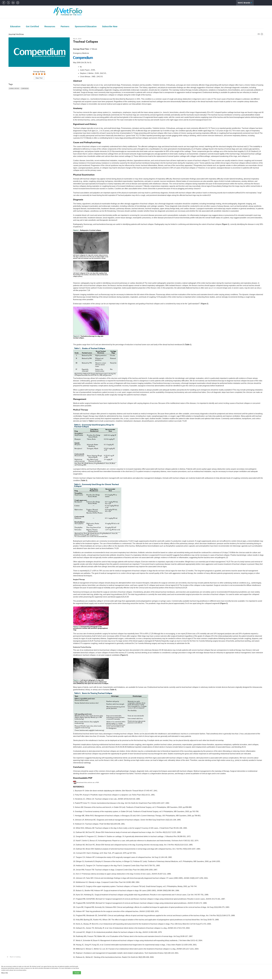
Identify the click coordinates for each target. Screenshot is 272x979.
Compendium (24, 88)
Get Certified (32, 26)
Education (15, 26)
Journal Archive (14, 88)
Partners (65, 26)
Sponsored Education (86, 26)
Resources (49, 26)
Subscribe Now (109, 26)
